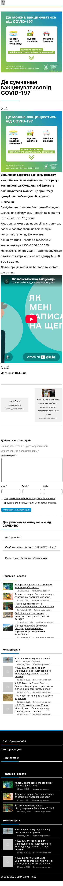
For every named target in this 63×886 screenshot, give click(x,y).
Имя (4, 486)
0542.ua (21, 373)
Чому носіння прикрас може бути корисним (34, 697)
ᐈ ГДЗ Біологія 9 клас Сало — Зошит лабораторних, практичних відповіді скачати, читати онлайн (34, 686)
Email (25, 486)
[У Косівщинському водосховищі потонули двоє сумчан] (8, 660)
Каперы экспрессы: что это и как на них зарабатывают (33, 586)
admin (17, 537)
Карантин (25, 558)
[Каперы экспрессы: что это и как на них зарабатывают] (8, 586)
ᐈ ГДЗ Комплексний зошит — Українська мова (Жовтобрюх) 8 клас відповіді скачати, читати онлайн (33, 672)
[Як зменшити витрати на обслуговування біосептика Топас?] (8, 606)
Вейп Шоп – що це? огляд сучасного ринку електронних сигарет (32, 616)
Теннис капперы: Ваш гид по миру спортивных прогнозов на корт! (34, 595)
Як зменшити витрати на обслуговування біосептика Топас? (34, 605)
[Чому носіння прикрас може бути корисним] (8, 697)
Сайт (45, 486)
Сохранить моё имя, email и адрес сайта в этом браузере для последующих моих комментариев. (30, 500)
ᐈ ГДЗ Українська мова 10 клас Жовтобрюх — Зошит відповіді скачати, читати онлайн (32, 708)
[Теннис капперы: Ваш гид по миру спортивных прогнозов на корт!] (8, 596)
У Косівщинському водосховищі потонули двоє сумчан (32, 659)
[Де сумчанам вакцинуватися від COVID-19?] (31, 41)
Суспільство (40, 558)
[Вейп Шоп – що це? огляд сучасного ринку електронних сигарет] (8, 615)
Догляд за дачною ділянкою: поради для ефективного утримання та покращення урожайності (31, 629)
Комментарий (9, 455)
